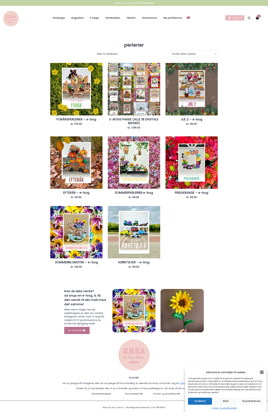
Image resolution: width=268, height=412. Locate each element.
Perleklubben (112, 17)
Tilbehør (131, 17)
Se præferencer (251, 401)
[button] (261, 372)
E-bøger (94, 17)
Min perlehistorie (172, 17)
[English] (189, 17)
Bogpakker (77, 17)
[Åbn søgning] (249, 18)
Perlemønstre (149, 17)
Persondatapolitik (134, 393)
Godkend (200, 401)
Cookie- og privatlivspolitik (224, 408)
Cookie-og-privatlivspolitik (166, 393)
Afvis (226, 401)
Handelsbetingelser (101, 393)
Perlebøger (59, 17)
